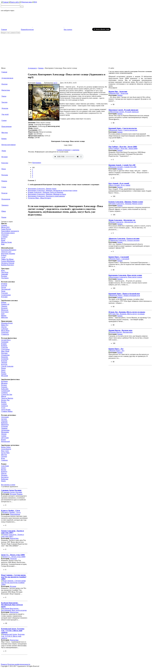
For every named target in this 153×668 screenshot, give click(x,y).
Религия (4, 193)
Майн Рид (4, 325)
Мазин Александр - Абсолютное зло (122, 220)
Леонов (3, 434)
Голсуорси (5, 312)
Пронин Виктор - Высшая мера (120, 330)
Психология (5, 199)
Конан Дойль (6, 447)
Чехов (3, 291)
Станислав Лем (6, 394)
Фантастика (5, 90)
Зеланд (3, 468)
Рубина (3, 255)
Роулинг (4, 385)
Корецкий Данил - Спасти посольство (123, 128)
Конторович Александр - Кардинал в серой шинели (46, 196)
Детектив (4, 108)
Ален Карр (5, 466)
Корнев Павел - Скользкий (119, 257)
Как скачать (68, 29)
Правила (4, 664)
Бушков (4, 344)
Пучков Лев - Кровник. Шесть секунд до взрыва (127, 312)
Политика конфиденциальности (18, 664)
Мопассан (4, 310)
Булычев (4, 361)
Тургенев (4, 293)
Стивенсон (5, 334)
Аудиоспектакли (7, 78)
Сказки (4, 120)
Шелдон (4, 454)
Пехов (3, 372)
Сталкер (4, 225)
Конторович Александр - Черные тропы (42, 188)
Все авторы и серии (8, 485)
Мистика (4, 132)
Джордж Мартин (7, 398)
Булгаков (4, 297)
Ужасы (3, 96)
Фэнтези (4, 84)
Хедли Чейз (5, 453)
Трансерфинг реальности (10, 231)
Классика (4, 163)
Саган (3, 257)
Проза (3, 169)
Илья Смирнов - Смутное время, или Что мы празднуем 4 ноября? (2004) (13, 577)
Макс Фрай (5, 351)
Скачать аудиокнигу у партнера (68, 150)
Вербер (3, 402)
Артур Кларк (5, 409)
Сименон (4, 460)
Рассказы (4, 175)
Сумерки (4, 236)
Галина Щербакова (8, 261)
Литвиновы (5, 430)
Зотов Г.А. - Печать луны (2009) (13, 555)
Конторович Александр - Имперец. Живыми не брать (47, 194)
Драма (3, 151)
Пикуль (3, 473)
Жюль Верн (5, 330)
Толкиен (4, 387)
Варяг (3, 240)
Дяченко (4, 362)
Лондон (4, 327)
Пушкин (4, 283)
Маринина (5, 424)
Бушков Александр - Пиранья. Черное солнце (126, 202)
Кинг (3, 270)
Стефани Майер (6, 411)
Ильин (3, 439)
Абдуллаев (5, 438)
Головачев (4, 359)
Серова (3, 436)
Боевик (4, 138)
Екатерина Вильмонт (8, 250)
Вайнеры (4, 423)
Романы (4, 181)
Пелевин (4, 475)
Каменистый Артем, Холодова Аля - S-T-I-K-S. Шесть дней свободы (12, 630)
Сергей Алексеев (7, 366)
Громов (3, 374)
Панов (3, 368)
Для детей (5, 114)
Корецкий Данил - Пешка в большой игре (124, 293)
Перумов (4, 353)
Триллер (4, 102)
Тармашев (4, 342)
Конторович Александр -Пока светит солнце (125, 275)
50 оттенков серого (8, 233)
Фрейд (3, 481)
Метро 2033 (5, 227)
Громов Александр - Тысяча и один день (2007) (12, 532)
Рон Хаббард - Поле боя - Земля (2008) (123, 147)
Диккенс (4, 306)
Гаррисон (4, 406)
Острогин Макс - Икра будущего (39, 198)
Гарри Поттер (6, 229)
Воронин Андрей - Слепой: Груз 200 (122, 165)
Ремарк (3, 302)
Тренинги (4, 205)
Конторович (36, 162)
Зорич (3, 370)
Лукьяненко (5, 355)
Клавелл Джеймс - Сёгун (10, 510)
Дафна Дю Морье (7, 259)
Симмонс (4, 392)
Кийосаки (4, 479)
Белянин (4, 345)
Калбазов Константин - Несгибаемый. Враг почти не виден (12, 604)
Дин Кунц (4, 272)
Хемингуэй (5, 304)
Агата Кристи (6, 449)
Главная (4, 29)
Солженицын (6, 295)
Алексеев (4, 347)
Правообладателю (27, 29)
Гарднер (4, 456)
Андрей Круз (6, 340)
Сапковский (5, 391)
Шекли (3, 396)
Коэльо (3, 469)
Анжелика (5, 332)
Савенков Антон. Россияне (11, 490)
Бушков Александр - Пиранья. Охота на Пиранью (45, 192)
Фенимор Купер (7, 323)
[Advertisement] (76, 49)
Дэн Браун (5, 278)
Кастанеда (4, 477)
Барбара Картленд (7, 265)
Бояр (2, 244)
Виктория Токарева (8, 253)
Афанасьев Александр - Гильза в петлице (124, 238)
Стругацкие (5, 349)
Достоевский (5, 289)
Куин (3, 458)
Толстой (4, 285)
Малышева (5, 432)
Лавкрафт (4, 274)
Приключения (6, 126)
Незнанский (5, 441)
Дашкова (4, 428)
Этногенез (5, 235)
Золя (2, 314)
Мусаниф (4, 376)
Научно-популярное (8, 145)
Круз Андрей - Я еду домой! (119, 183)
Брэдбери (4, 381)
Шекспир (4, 317)
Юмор (3, 211)
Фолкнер (4, 308)
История (4, 157)
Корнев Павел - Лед (116, 349)
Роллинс (4, 276)
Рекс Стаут (5, 451)
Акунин (4, 419)
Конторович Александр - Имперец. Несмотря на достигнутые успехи (52, 190)
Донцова (4, 421)
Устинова (4, 426)
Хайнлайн (4, 389)
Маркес (3, 315)
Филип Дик (5, 400)
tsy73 (55, 83)
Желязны (4, 383)
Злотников (5, 417)
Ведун (3, 238)
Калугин (4, 364)
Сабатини (4, 329)
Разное (3, 217)
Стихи (3, 187)
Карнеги (4, 471)
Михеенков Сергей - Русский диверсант (123, 110)
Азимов (4, 404)
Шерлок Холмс (6, 242)
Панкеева (4, 357)
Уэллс (3, 407)
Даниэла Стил (6, 252)
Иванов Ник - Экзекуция (118, 91)
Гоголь (3, 287)
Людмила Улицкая (7, 263)
